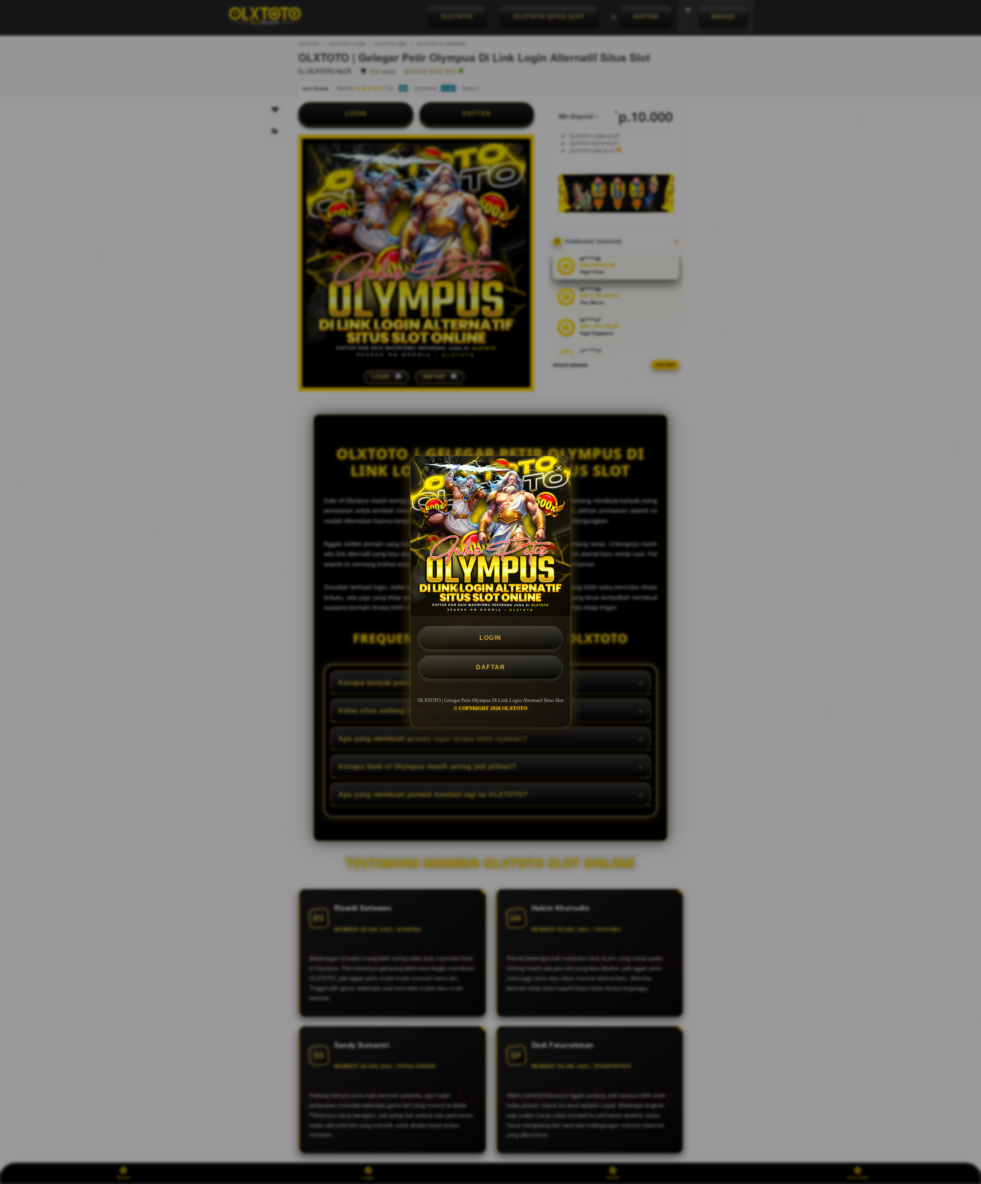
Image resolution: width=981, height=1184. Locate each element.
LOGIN (490, 638)
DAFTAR (490, 667)
